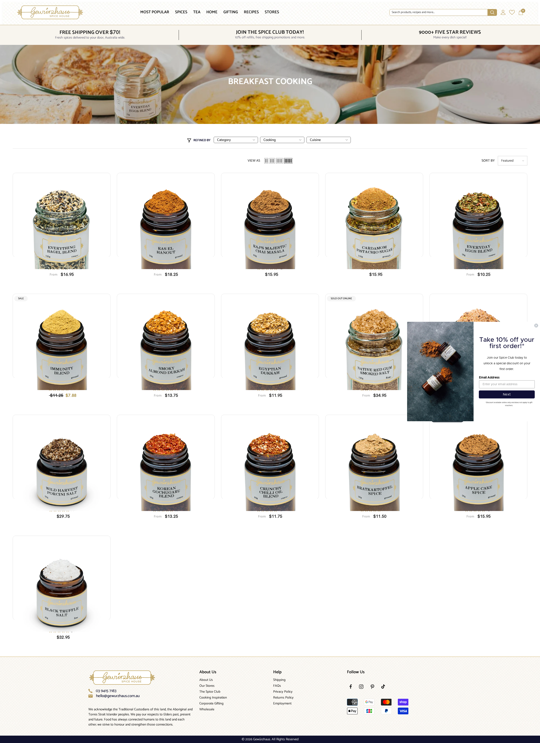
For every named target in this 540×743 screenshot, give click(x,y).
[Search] (443, 12)
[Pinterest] (372, 687)
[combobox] (438, 12)
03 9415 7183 (106, 690)
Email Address (489, 377)
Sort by (488, 160)
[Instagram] (361, 686)
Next (507, 394)
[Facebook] (350, 686)
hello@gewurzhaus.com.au (118, 696)
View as (254, 160)
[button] (266, 161)
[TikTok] (383, 686)
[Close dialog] (536, 325)
